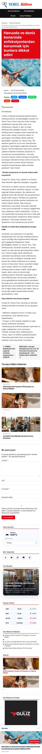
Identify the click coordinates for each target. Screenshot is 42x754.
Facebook (23, 97)
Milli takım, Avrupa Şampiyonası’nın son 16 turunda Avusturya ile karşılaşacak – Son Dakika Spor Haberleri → (29, 351)
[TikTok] (29, 557)
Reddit (7, 101)
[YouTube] (23, 557)
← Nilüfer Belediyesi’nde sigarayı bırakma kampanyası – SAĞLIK (9, 351)
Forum (13, 16)
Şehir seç (9, 538)
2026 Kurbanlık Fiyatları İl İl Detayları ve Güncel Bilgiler (20, 636)
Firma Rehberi (29, 11)
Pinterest (15, 101)
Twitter (14, 97)
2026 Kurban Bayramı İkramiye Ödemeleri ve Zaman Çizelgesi (22, 645)
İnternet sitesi (7, 497)
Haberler (4, 23)
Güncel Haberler (14, 11)
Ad (3, 480)
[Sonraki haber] (35, 572)
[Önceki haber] (31, 572)
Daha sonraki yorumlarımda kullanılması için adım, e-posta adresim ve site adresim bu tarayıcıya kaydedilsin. (19, 510)
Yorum (5, 460)
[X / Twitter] (11, 557)
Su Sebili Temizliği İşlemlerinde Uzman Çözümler (21, 642)
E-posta (5, 489)
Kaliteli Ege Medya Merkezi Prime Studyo (18, 648)
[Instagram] (17, 557)
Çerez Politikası (25, 16)
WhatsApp (32, 97)
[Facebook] (5, 557)
